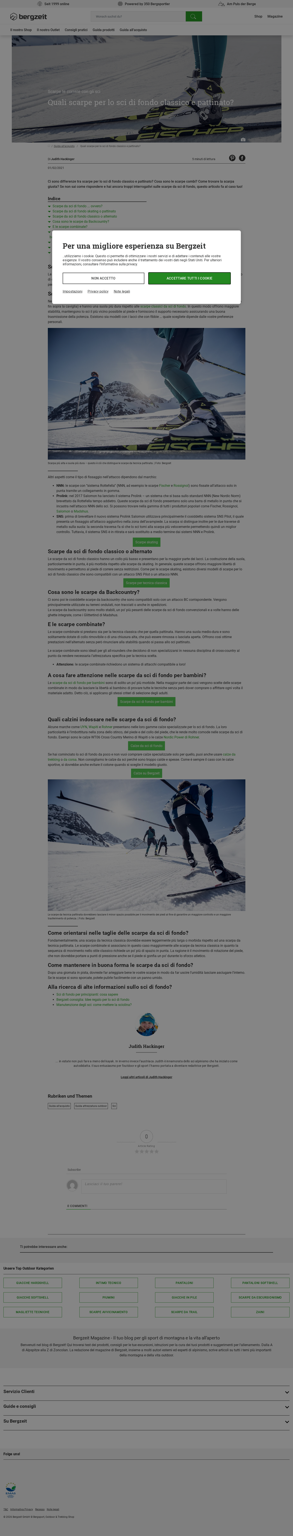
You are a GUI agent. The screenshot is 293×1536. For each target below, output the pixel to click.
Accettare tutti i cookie (190, 278)
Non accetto (103, 278)
